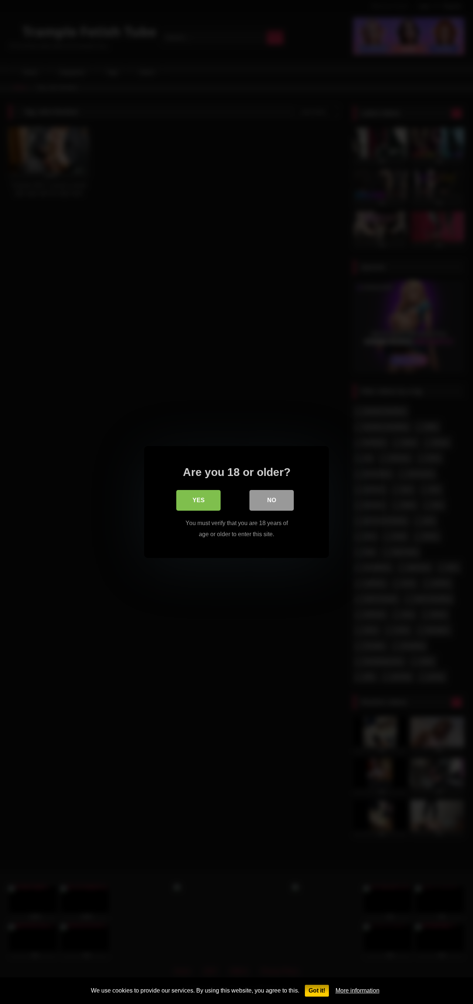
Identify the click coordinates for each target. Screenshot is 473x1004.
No (271, 500)
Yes (199, 500)
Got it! (317, 990)
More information (358, 990)
